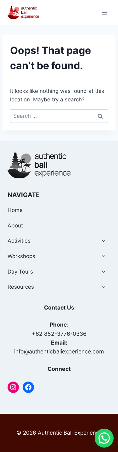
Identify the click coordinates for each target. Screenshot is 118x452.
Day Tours (20, 271)
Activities (19, 241)
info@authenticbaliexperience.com (59, 351)
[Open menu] (104, 12)
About (15, 225)
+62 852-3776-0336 (59, 333)
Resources (21, 287)
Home (15, 210)
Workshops (21, 256)
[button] (104, 438)
